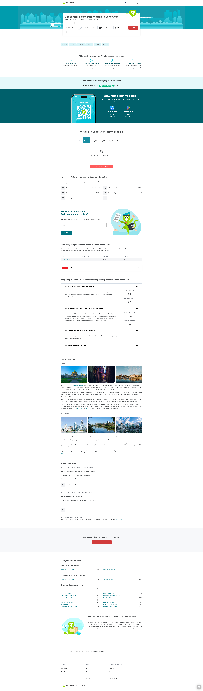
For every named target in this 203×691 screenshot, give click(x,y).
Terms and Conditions (115, 675)
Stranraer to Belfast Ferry (67, 600)
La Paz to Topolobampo (109, 593)
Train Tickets (64, 672)
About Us (88, 668)
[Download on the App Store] (112, 108)
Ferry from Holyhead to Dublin (68, 597)
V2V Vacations (66, 259)
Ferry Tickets (64, 651)
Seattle (88, 408)
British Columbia (78, 385)
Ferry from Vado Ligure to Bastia (69, 606)
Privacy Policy (113, 678)
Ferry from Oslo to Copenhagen (111, 597)
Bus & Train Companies (90, 3)
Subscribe (66, 232)
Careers (88, 678)
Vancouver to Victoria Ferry (67, 569)
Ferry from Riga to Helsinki (109, 588)
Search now (119, 519)
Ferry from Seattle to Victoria (110, 606)
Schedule (64, 44)
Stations (105, 44)
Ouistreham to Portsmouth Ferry (69, 595)
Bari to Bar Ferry (65, 604)
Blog (99, 3)
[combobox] (72, 28)
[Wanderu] (68, 2)
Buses (76, 3)
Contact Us (112, 668)
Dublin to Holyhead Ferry (67, 602)
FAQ (89, 44)
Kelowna (63, 453)
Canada (71, 651)
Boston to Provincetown (109, 602)
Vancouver (80, 408)
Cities (97, 44)
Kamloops (132, 452)
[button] (126, 3)
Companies (112, 672)
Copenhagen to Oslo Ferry (67, 593)
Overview (72, 44)
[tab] (69, 24)
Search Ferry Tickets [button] (102, 542)
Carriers (81, 44)
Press (87, 675)
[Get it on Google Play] (128, 108)
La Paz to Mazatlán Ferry (109, 591)
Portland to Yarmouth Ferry (110, 604)
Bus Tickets (64, 668)
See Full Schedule (101, 166)
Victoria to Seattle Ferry (109, 569)
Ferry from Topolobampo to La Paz (111, 595)
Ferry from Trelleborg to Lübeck (111, 600)
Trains (81, 3)
